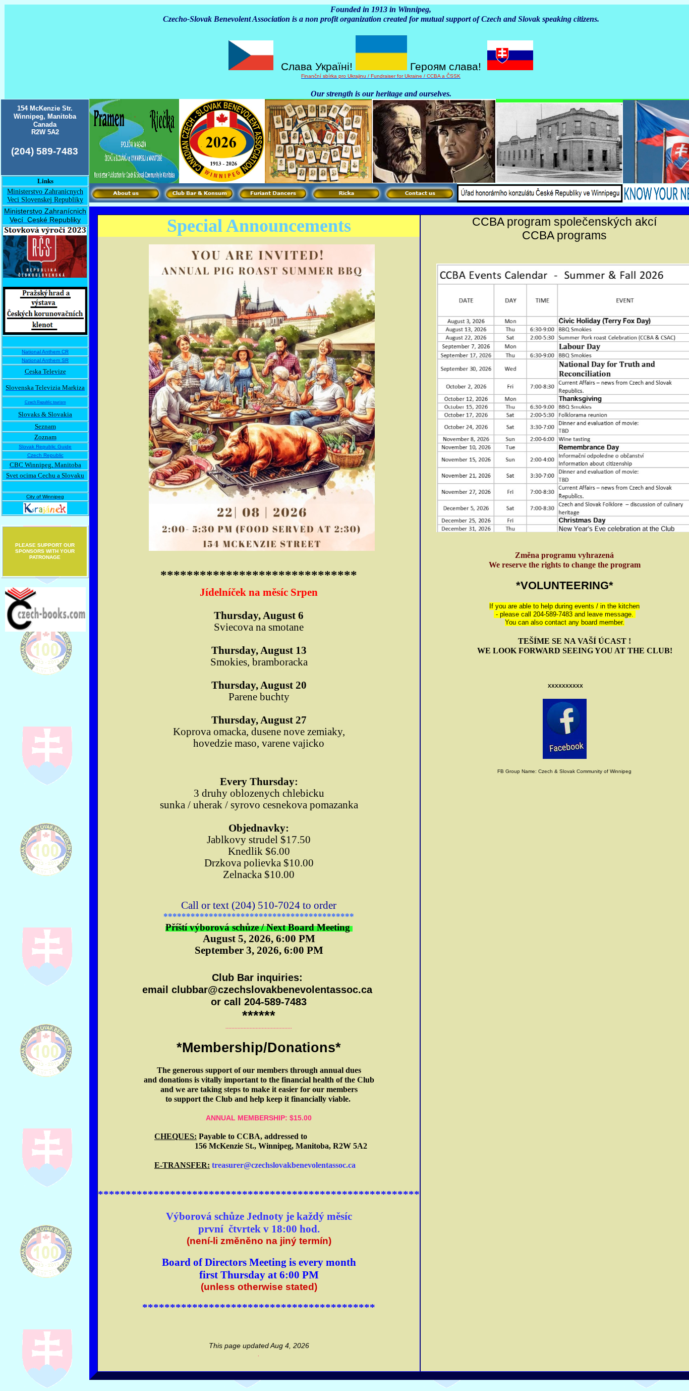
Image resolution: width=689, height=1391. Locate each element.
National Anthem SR (45, 360)
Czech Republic (45, 455)
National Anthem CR (45, 351)
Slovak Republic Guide (45, 446)
